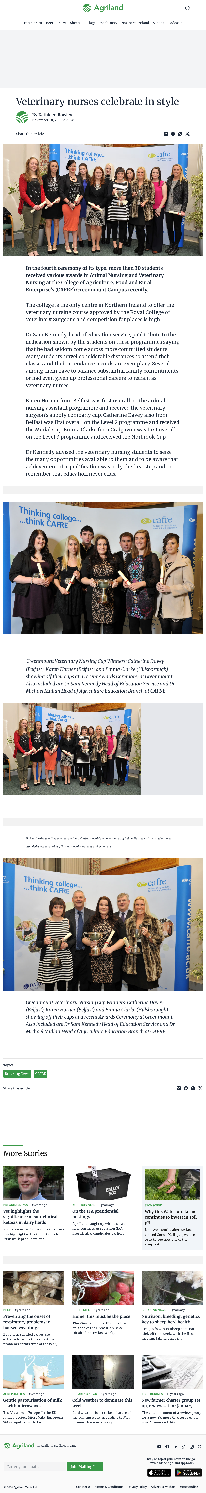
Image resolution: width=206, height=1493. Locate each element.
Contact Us (83, 1487)
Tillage (90, 23)
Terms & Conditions (109, 1487)
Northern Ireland (135, 23)
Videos (158, 23)
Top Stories (32, 23)
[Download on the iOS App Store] (159, 1472)
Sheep (75, 23)
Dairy (61, 23)
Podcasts (175, 23)
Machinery (108, 23)
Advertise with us (163, 1487)
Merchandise (188, 1487)
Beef (49, 23)
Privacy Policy (137, 1487)
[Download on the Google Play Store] (188, 1472)
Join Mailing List (85, 1466)
